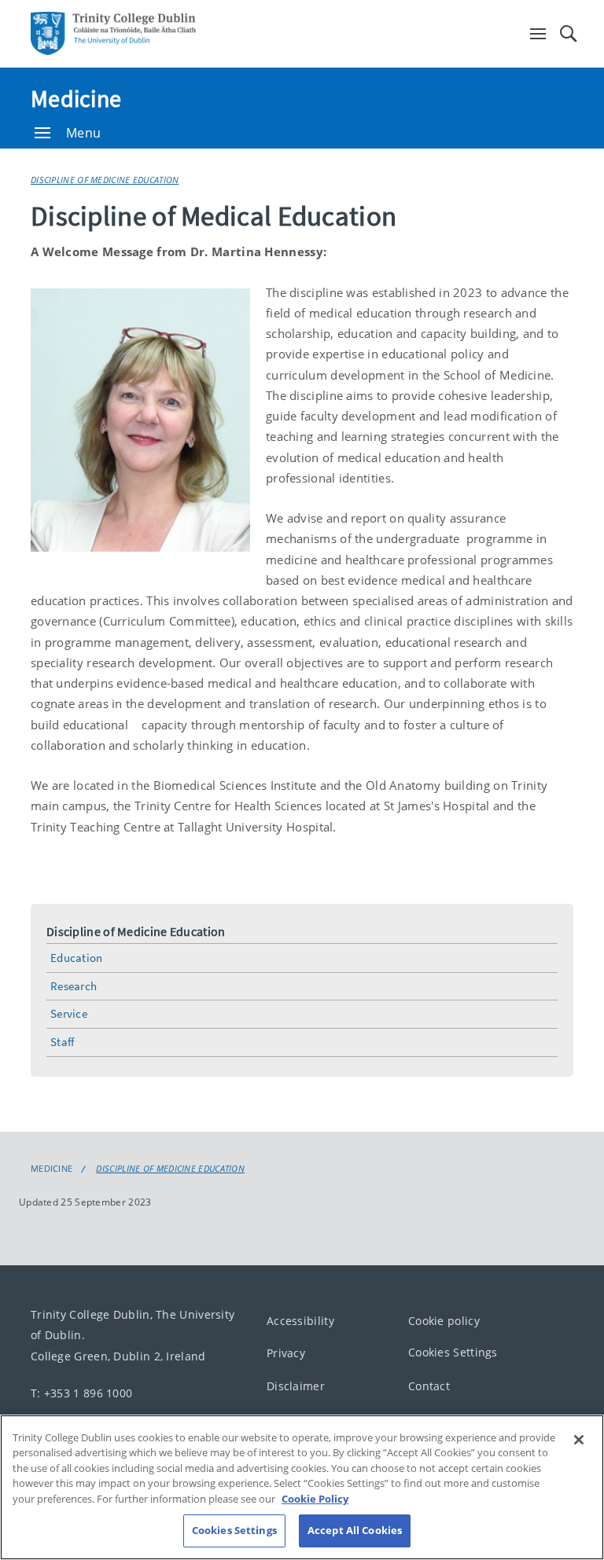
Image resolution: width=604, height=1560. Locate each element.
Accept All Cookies (355, 1530)
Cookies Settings (453, 1352)
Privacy (286, 1352)
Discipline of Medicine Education (105, 179)
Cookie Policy (315, 1499)
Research (73, 985)
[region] (302, 1487)
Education (76, 957)
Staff (62, 1041)
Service (68, 1013)
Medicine (76, 98)
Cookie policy (444, 1320)
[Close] (579, 1439)
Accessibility (300, 1320)
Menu (83, 132)
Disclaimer (296, 1385)
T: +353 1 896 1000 (81, 1392)
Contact (429, 1385)
